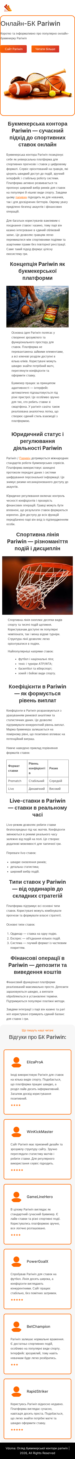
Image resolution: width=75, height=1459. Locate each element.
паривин (21, 197)
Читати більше (45, 49)
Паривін (24, 458)
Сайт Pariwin (14, 49)
